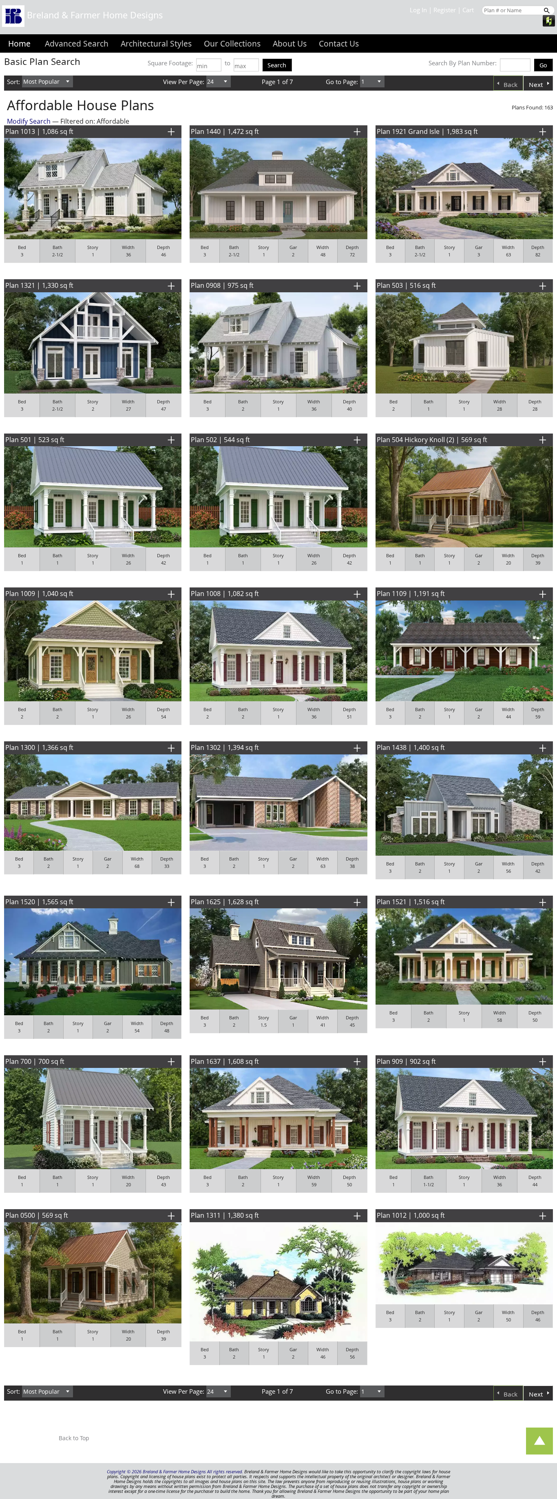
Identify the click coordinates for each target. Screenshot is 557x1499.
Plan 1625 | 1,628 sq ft (225, 901)
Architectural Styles (156, 43)
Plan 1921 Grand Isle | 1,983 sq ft (427, 131)
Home (19, 43)
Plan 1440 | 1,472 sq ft (225, 131)
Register (444, 10)
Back (510, 84)
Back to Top (74, 1438)
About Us (290, 43)
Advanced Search (76, 43)
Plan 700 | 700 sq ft (34, 1061)
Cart (468, 10)
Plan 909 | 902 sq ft (406, 1061)
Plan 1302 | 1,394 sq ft (225, 747)
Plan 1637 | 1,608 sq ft (225, 1061)
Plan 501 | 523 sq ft (34, 439)
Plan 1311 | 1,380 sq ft (225, 1215)
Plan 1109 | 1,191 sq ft (411, 593)
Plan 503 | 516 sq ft (406, 285)
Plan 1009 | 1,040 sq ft (39, 593)
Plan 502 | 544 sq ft (220, 439)
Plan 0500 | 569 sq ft (36, 1215)
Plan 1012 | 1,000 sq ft (411, 1215)
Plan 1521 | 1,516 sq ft (411, 901)
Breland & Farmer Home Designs (93, 15)
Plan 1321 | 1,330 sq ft (39, 285)
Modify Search (29, 121)
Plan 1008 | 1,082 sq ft (225, 593)
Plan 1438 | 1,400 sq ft (411, 747)
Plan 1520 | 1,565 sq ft (39, 901)
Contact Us (339, 43)
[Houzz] (549, 20)
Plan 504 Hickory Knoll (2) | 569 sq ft (432, 439)
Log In (418, 10)
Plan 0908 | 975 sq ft (222, 285)
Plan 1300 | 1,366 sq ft (39, 747)
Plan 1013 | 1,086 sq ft (39, 131)
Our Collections (232, 43)
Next (536, 84)
